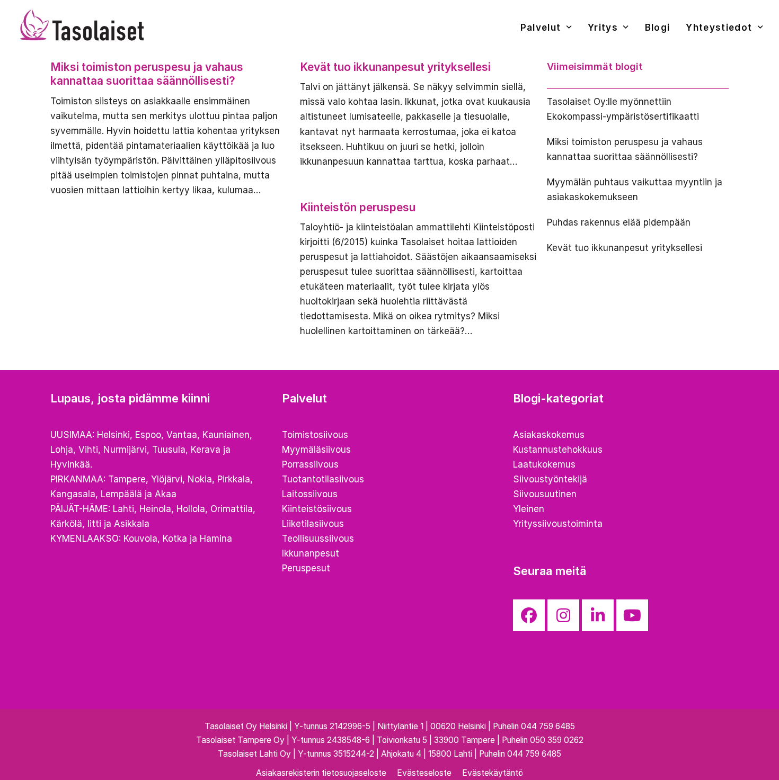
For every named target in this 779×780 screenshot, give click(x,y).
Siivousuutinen (545, 494)
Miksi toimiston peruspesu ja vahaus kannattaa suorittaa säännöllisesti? (146, 73)
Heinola (155, 509)
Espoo (148, 434)
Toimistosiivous (315, 434)
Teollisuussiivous (318, 538)
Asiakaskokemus (549, 434)
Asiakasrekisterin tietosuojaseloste (321, 773)
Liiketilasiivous (313, 523)
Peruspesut (306, 568)
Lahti (123, 509)
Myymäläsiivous (316, 449)
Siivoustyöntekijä (550, 479)
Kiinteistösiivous (317, 509)
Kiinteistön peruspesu (357, 207)
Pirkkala (233, 479)
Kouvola (140, 538)
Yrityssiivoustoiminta (558, 523)
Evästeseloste (424, 773)
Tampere (127, 479)
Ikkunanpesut (310, 553)
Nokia (200, 479)
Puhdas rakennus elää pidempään (619, 222)
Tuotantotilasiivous (323, 479)
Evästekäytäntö (492, 773)
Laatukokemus (544, 464)
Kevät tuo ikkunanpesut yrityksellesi (395, 67)
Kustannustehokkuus (558, 449)
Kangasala (72, 494)
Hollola (190, 509)
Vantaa (181, 434)
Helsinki (113, 434)
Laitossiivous (310, 494)
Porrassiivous (310, 464)
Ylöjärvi (166, 479)
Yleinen (528, 509)
